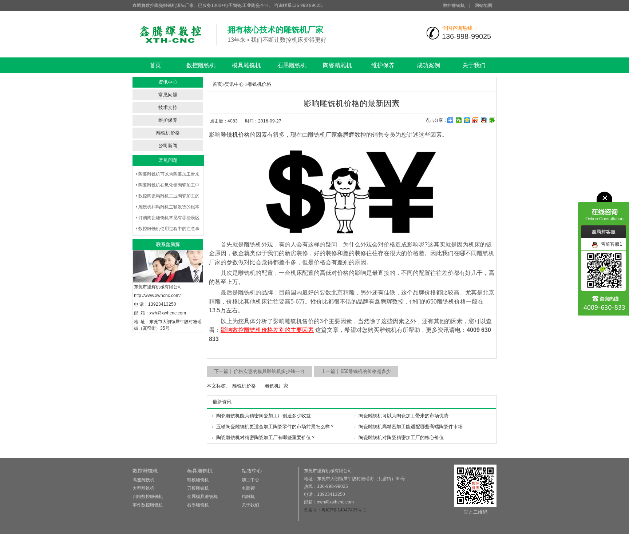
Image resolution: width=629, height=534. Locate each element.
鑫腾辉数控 (351, 135)
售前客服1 (610, 244)
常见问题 (167, 94)
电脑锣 (248, 488)
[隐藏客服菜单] (603, 208)
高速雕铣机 (143, 479)
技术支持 (167, 107)
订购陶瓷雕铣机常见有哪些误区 (168, 217)
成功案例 (428, 65)
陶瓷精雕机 (337, 65)
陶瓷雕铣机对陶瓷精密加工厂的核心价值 (401, 437)
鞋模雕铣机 (198, 479)
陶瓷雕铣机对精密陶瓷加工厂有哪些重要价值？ (266, 437)
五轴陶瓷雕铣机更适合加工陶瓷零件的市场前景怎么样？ (275, 426)
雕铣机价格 (168, 133)
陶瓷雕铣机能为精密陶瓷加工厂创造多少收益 (263, 415)
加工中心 (250, 479)
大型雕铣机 (143, 488)
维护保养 (383, 65)
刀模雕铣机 (198, 488)
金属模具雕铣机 (202, 496)
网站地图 (483, 5)
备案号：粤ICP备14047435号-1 (335, 510)
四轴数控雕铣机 (147, 496)
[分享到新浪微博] (475, 120)
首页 (155, 65)
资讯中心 (234, 84)
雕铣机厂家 (276, 386)
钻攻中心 (252, 471)
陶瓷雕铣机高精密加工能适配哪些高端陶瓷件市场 (411, 426)
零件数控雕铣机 (147, 504)
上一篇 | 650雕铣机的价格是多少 (356, 371)
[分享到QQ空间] (467, 120)
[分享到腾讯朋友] (492, 120)
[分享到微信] (459, 120)
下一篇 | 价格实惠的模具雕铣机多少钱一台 (259, 371)
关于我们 (474, 65)
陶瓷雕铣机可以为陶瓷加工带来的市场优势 (403, 415)
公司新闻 (167, 145)
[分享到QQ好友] (484, 120)
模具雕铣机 (246, 65)
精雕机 (248, 496)
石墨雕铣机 (291, 65)
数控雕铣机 (454, 5)
